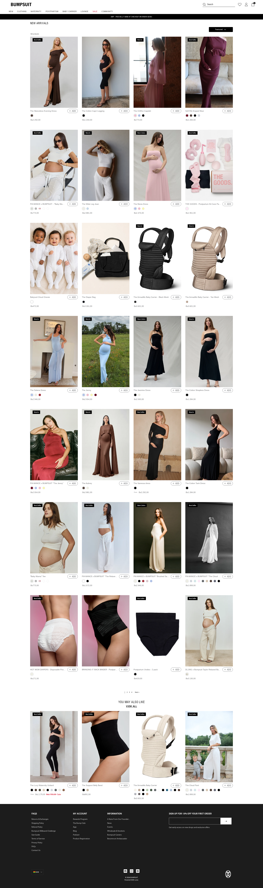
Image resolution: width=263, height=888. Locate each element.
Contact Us (36, 850)
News (109, 823)
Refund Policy (37, 827)
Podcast (76, 835)
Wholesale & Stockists (116, 831)
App (74, 827)
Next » (137, 692)
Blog (75, 831)
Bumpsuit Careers (114, 835)
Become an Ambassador (117, 838)
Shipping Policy (38, 823)
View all (131, 706)
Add (74, 111)
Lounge (84, 11)
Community (107, 11)
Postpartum (52, 11)
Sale (95, 11)
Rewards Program (80, 819)
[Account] (246, 4)
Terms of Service (38, 838)
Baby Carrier (70, 11)
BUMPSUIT (134, 877)
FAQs (34, 846)
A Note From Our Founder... (118, 819)
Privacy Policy (37, 842)
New (11, 11)
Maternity (36, 11)
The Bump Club (79, 823)
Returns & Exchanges (40, 819)
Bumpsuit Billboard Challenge (44, 831)
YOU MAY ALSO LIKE (131, 702)
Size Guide (36, 835)
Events (110, 827)
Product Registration (81, 838)
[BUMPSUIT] (21, 4)
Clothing (22, 11)
